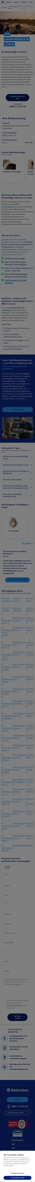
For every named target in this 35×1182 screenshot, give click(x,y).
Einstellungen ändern (17, 1173)
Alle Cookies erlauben (17, 1177)
